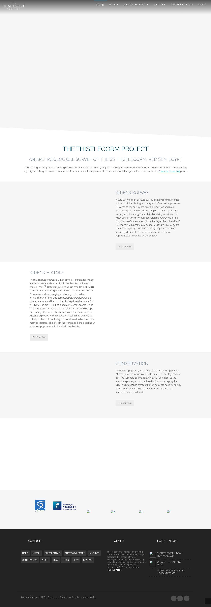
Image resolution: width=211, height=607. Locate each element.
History (159, 4)
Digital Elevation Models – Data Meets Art (171, 572)
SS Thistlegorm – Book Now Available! (169, 554)
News (201, 4)
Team (55, 560)
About (45, 560)
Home (100, 5)
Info (112, 4)
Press (66, 560)
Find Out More (125, 246)
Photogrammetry (75, 553)
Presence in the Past (169, 171)
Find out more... (114, 570)
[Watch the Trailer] (105, 453)
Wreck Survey (134, 4)
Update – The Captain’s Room (169, 563)
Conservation (181, 4)
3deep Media (89, 597)
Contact (88, 560)
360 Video (94, 553)
